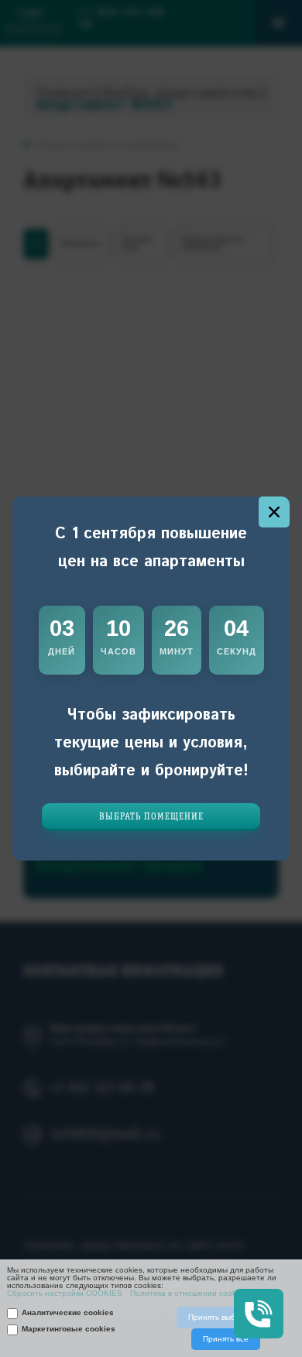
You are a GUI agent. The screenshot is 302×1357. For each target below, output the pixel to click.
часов (118, 651)
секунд (236, 651)
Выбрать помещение (151, 816)
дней (61, 651)
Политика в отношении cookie (186, 1293)
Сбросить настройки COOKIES (64, 1293)
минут (177, 651)
